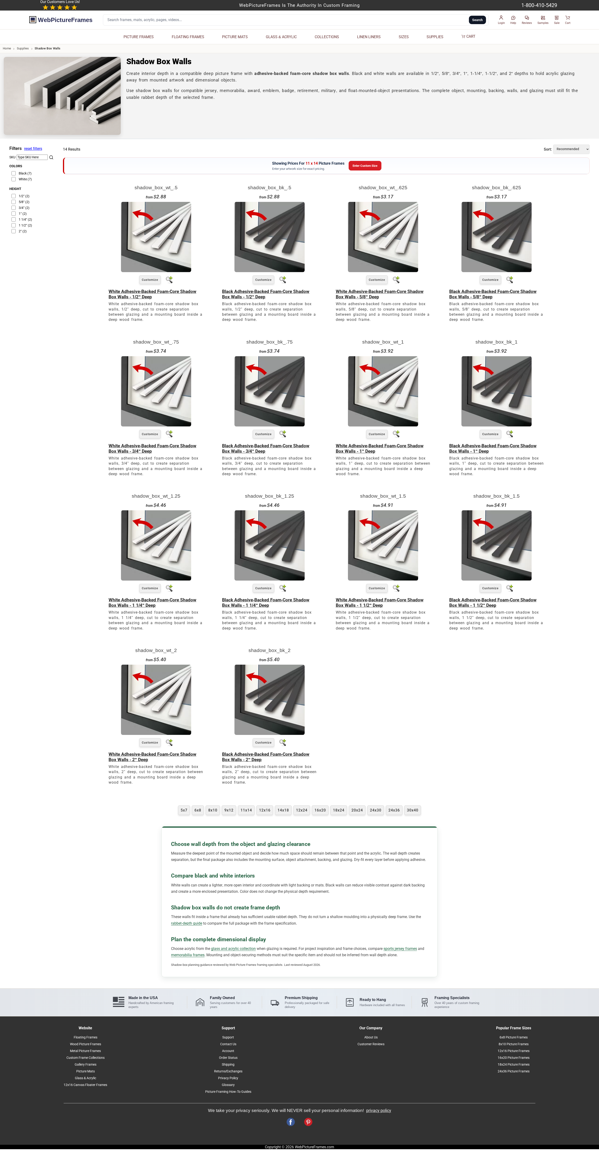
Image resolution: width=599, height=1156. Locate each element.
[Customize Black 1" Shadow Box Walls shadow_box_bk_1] (496, 425)
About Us (371, 1037)
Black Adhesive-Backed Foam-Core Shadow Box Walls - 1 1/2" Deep (493, 602)
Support (228, 1037)
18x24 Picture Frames (514, 1065)
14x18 (283, 810)
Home (7, 48)
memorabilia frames (188, 955)
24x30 (375, 810)
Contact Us (228, 1044)
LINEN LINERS (369, 37)
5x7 (184, 810)
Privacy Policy (228, 1078)
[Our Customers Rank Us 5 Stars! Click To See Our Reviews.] (60, 7)
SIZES (404, 37)
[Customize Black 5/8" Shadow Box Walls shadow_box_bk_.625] (496, 271)
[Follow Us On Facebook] (291, 1122)
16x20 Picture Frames (514, 1058)
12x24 (301, 810)
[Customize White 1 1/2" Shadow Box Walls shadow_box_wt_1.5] (383, 579)
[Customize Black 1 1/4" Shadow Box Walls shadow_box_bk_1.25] (269, 579)
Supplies (23, 48)
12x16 (264, 810)
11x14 (246, 810)
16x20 (320, 810)
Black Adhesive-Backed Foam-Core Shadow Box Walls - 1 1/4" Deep (265, 602)
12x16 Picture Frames (514, 1051)
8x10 (212, 810)
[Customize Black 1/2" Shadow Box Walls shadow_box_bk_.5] (269, 271)
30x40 (412, 810)
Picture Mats (85, 1071)
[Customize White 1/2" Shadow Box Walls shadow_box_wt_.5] (156, 271)
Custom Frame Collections (85, 1058)
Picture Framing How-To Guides (228, 1092)
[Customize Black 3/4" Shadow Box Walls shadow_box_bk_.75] (269, 425)
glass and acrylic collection (233, 948)
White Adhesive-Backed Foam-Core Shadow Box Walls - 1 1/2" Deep (380, 602)
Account (228, 1051)
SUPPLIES (435, 37)
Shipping (228, 1065)
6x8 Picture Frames (514, 1037)
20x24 (357, 810)
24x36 (394, 810)
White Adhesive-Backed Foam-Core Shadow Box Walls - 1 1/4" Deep (152, 602)
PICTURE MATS (235, 37)
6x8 (197, 810)
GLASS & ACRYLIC (281, 37)
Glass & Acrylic (85, 1078)
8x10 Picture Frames (514, 1044)
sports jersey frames (400, 948)
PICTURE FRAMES (139, 37)
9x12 (229, 810)
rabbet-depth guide (186, 923)
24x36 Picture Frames (514, 1071)
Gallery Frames (85, 1065)
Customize (150, 280)
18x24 (338, 810)
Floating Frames (85, 1037)
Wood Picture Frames (85, 1044)
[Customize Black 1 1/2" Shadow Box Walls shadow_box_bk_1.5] (496, 579)
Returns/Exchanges (228, 1071)
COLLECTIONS (327, 37)
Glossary (228, 1085)
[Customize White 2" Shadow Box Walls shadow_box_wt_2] (156, 733)
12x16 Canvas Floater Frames (85, 1085)
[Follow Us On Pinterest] (308, 1122)
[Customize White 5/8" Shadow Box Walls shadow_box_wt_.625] (383, 271)
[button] (501, 20)
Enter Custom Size (365, 165)
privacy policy (378, 1110)
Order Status (228, 1058)
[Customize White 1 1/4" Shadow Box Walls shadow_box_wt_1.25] (156, 579)
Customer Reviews (371, 1044)
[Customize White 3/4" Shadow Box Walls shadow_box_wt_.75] (156, 425)
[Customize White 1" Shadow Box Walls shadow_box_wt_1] (383, 425)
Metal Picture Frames (85, 1051)
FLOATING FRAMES (188, 37)
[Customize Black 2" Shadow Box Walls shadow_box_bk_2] (269, 733)
